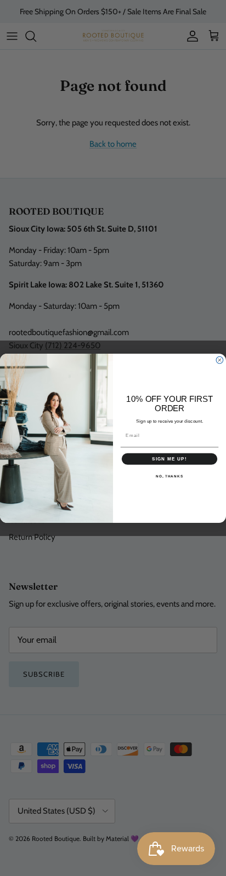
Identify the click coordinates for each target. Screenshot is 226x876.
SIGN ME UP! (169, 458)
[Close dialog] (219, 360)
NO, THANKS (169, 476)
